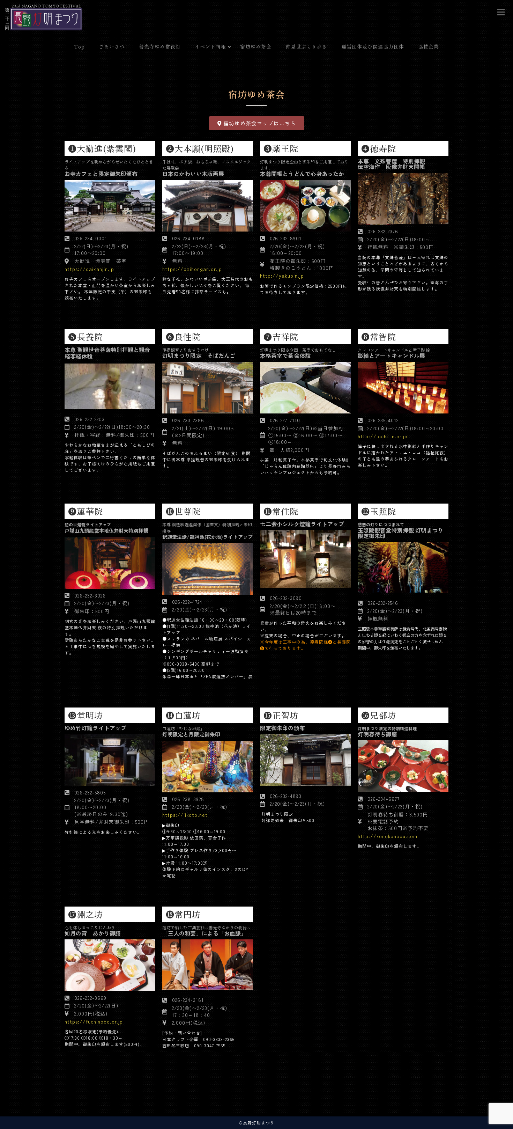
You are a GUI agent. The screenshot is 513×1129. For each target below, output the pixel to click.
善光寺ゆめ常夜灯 (160, 46)
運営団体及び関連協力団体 (372, 46)
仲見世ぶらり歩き (306, 46)
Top (79, 46)
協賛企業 (428, 46)
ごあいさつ (112, 46)
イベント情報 (210, 46)
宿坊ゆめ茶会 (256, 46)
